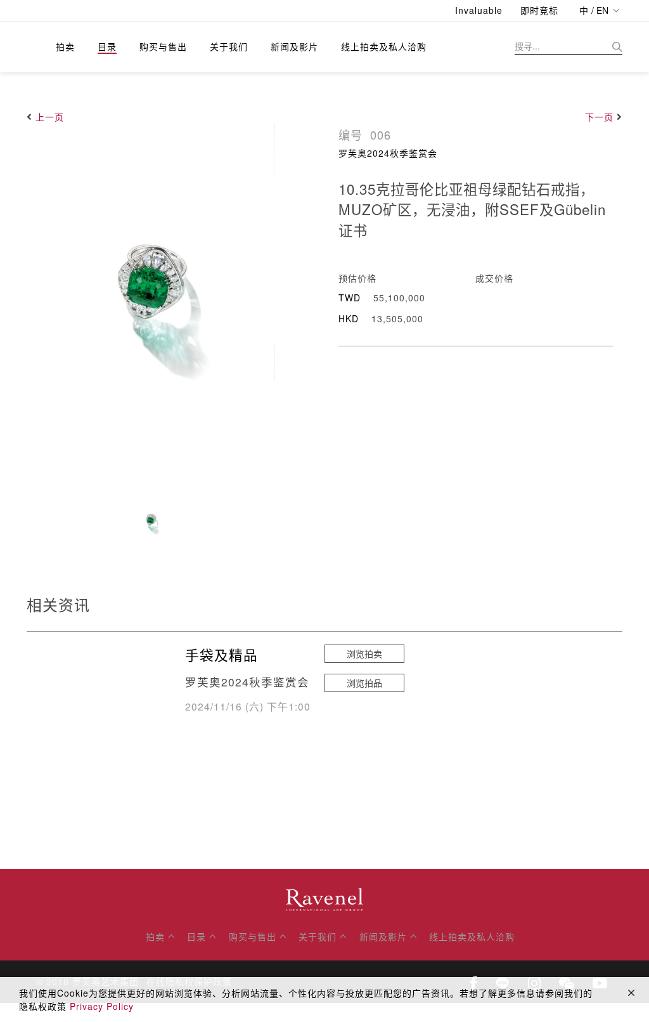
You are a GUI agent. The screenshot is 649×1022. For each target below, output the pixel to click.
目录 (107, 46)
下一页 (599, 116)
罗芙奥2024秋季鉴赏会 (387, 153)
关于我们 (229, 46)
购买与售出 (163, 46)
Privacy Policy (102, 1006)
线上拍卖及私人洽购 (384, 46)
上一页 (49, 116)
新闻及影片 (294, 46)
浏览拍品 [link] (364, 682)
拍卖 (65, 46)
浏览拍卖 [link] (364, 653)
